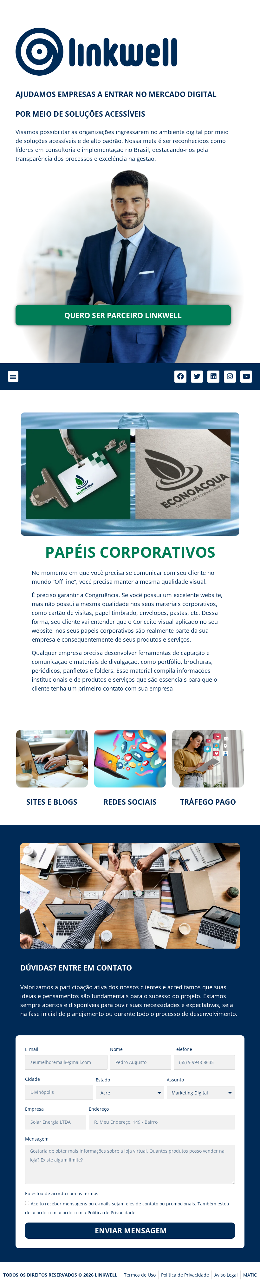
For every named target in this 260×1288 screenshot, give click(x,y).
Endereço (99, 1109)
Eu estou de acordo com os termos (61, 1193)
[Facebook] (180, 377)
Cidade (32, 1079)
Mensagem (37, 1139)
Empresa (34, 1109)
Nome (116, 1049)
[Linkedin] (213, 377)
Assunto (175, 1080)
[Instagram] (230, 377)
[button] (13, 376)
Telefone (183, 1049)
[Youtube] (246, 377)
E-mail (31, 1049)
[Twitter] (197, 377)
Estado (103, 1080)
